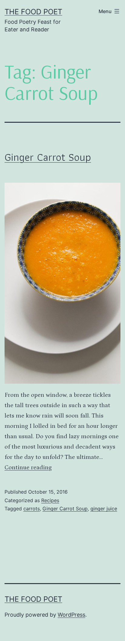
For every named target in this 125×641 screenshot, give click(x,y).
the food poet (33, 11)
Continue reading (28, 467)
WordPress (71, 614)
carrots (31, 508)
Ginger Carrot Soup (48, 157)
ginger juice (103, 508)
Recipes (50, 500)
